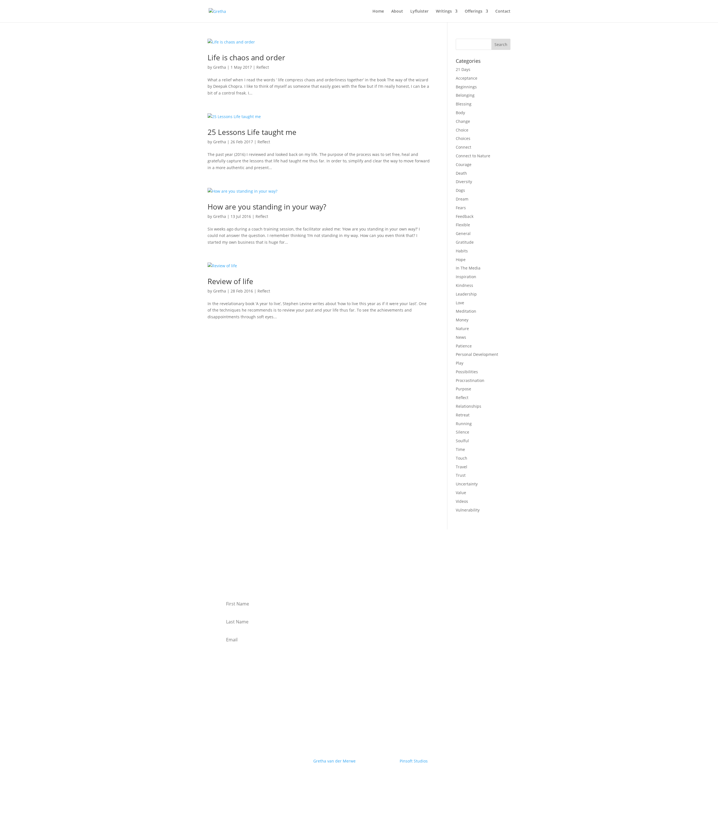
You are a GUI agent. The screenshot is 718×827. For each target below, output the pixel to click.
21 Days (463, 69)
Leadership (466, 294)
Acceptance (466, 78)
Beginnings (466, 86)
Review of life (230, 281)
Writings (444, 11)
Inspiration (466, 276)
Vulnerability (468, 510)
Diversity (464, 181)
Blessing (463, 104)
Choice (462, 130)
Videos (462, 501)
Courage (463, 164)
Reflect (262, 67)
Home (378, 11)
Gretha (219, 67)
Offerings (473, 11)
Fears (461, 207)
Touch (461, 458)
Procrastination (470, 380)
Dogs (460, 190)
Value (461, 492)
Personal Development (477, 354)
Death (461, 173)
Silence (462, 432)
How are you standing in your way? (267, 207)
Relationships (468, 406)
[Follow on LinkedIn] (353, 777)
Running (464, 423)
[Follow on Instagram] (364, 777)
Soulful (462, 440)
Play (459, 363)
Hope (461, 259)
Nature (462, 328)
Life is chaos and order (246, 57)
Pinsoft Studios (414, 761)
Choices (463, 138)
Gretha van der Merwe (334, 761)
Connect (463, 147)
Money (462, 319)
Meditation (466, 311)
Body (460, 112)
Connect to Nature (473, 155)
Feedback (464, 216)
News (461, 337)
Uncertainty (467, 484)
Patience (464, 346)
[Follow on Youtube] (342, 777)
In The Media (468, 268)
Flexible (463, 224)
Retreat (463, 415)
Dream (462, 199)
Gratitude (465, 242)
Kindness (464, 285)
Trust (461, 475)
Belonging (465, 95)
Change (463, 121)
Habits (462, 251)
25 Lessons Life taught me (252, 132)
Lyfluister (419, 11)
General (463, 233)
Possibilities (467, 371)
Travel (461, 466)
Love (460, 302)
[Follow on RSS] (375, 777)
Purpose (463, 388)
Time (460, 449)
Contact (502, 11)
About (397, 11)
